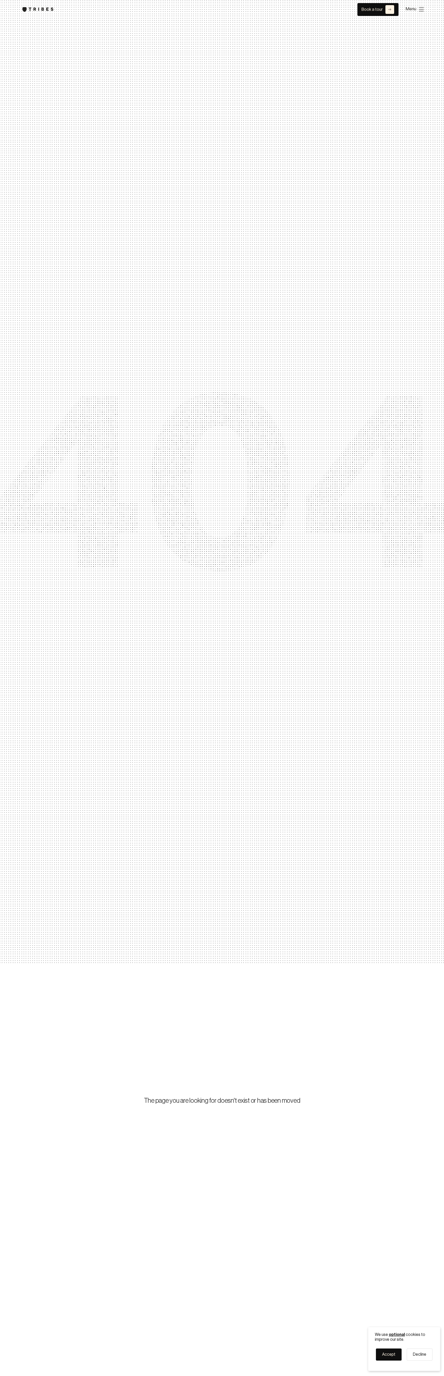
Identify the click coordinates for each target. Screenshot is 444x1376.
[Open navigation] (417, 9)
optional (397, 1335)
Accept (388, 1354)
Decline (419, 1354)
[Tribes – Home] (38, 9)
